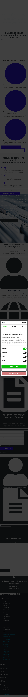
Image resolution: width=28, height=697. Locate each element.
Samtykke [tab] (5, 326)
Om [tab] (23, 326)
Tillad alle (14, 366)
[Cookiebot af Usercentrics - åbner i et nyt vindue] (21, 322)
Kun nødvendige (14, 373)
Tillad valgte (14, 369)
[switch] (25, 353)
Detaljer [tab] (14, 326)
